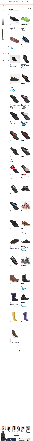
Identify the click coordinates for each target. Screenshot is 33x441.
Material (3, 55)
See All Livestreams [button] (16, 435)
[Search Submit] (22, 1)
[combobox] (17, 1)
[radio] (21, 24)
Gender (3, 46)
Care (3, 65)
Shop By (3, 53)
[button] (26, 1)
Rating (3, 60)
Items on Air (10, 1)
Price (3, 51)
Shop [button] (4, 1)
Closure (3, 58)
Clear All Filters (29, 8)
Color (3, 14)
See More (3, 26)
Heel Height (4, 48)
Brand (3, 41)
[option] (16, 4)
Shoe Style (4, 44)
